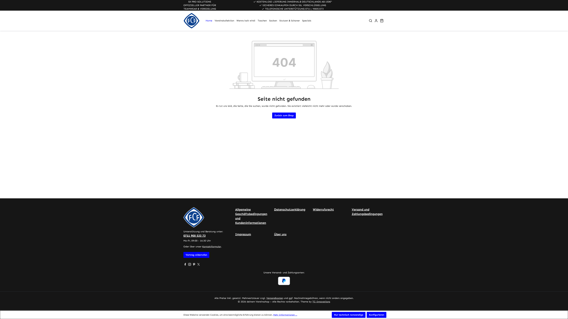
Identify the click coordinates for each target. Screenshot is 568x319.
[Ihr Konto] (376, 21)
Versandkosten (274, 298)
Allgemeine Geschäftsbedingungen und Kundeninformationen (251, 216)
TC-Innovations (321, 301)
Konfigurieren (376, 314)
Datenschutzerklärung (289, 209)
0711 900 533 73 (194, 235)
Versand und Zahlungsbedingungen (367, 212)
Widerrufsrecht (323, 209)
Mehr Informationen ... (285, 315)
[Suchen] (370, 21)
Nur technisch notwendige (348, 314)
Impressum (243, 234)
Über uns (280, 234)
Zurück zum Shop (284, 115)
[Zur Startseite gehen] (191, 21)
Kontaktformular (211, 246)
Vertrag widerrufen (196, 254)
